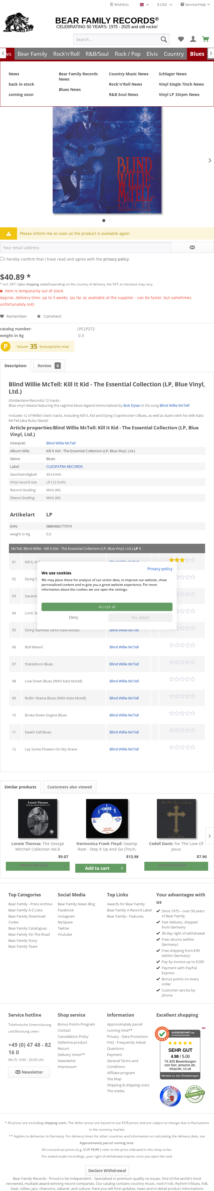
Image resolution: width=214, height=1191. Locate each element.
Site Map (114, 1078)
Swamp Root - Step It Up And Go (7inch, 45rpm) (106, 846)
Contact (64, 1030)
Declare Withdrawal (107, 1170)
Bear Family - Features (125, 916)
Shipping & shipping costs (128, 1084)
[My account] (193, 39)
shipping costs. (55, 1122)
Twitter (63, 928)
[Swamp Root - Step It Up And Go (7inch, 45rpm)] (107, 818)
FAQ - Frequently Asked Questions (126, 1045)
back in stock (21, 84)
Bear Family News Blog (76, 903)
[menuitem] (121, 39)
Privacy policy (159, 568)
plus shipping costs (33, 284)
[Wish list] (180, 39)
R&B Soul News (123, 94)
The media (115, 1090)
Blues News (70, 89)
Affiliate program (121, 1072)
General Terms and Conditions (122, 1063)
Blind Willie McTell (174, 405)
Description (15, 365)
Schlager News (173, 73)
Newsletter (67, 1060)
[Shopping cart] (205, 39)
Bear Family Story (22, 940)
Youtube (65, 934)
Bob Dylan (131, 405)
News (14, 73)
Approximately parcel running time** (124, 1027)
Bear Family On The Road (29, 934)
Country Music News (129, 73)
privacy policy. (116, 259)
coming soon (21, 94)
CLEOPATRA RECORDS (64, 466)
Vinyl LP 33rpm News (179, 94)
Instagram (66, 916)
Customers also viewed (69, 787)
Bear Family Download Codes (26, 919)
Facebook (66, 910)
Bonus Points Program (76, 1024)
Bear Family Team (23, 946)
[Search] (164, 39)
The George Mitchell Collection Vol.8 (37, 846)
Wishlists (121, 4)
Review (48, 365)
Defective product (72, 1042)
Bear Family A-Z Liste (25, 910)
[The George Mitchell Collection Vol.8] (38, 818)
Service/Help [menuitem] (195, 4)
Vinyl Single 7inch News (181, 84)
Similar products (20, 787)
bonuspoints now (54, 346)
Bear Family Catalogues (27, 928)
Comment (52, 316)
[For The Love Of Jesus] (176, 818)
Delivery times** (71, 1054)
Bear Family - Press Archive (30, 903)
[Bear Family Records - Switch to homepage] (18, 23)
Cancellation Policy (73, 1036)
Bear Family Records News (78, 76)
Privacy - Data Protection (127, 1036)
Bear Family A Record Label (129, 910)
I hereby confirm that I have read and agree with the (67, 259)
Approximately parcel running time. (107, 1143)
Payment (114, 1054)
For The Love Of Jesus (176, 846)
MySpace (65, 922)
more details (34, 865)
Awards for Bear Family (126, 903)
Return (63, 1048)
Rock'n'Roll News (125, 84)
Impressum (67, 1066)
